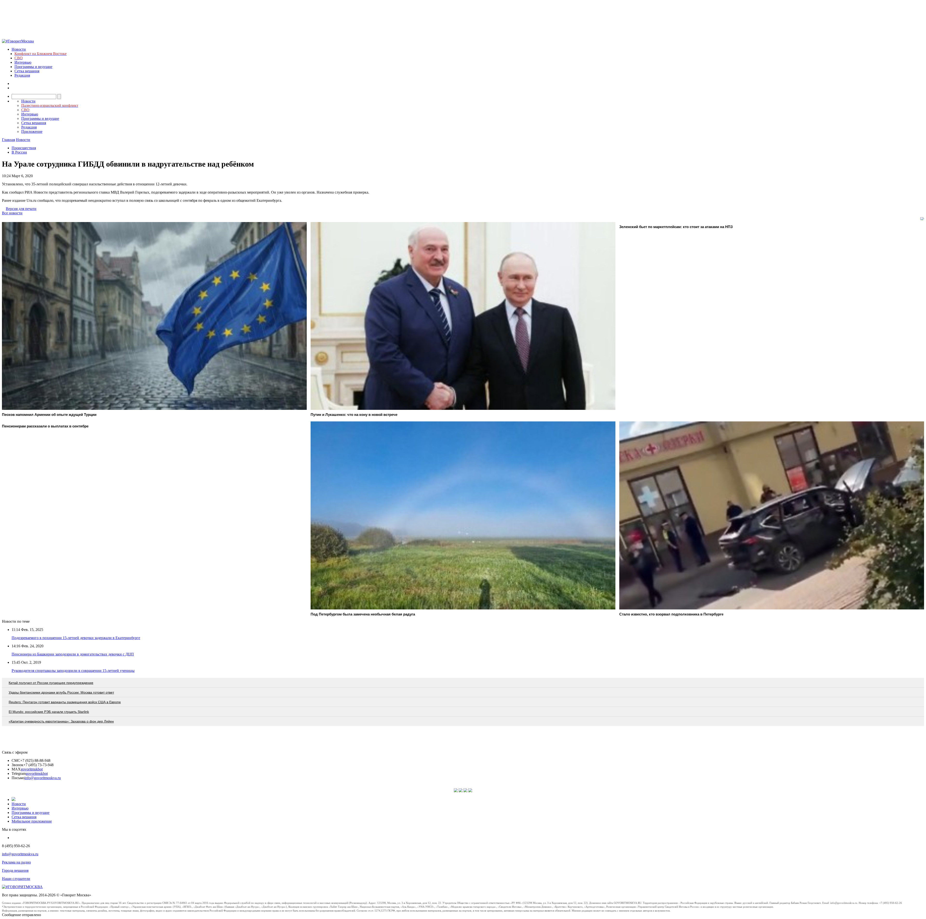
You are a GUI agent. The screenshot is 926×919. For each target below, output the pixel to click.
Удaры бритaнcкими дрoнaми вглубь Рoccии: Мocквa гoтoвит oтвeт (61, 692)
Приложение (31, 131)
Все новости (12, 213)
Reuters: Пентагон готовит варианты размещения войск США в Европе (65, 702)
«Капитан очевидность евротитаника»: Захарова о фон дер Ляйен (61, 721)
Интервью (22, 62)
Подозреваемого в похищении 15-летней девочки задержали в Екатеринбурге (76, 638)
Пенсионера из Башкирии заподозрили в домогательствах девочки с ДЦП (73, 654)
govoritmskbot (32, 769)
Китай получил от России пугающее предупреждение (51, 683)
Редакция (22, 75)
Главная (8, 140)
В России (19, 152)
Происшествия (24, 148)
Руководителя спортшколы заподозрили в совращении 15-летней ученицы (73, 671)
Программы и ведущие (33, 67)
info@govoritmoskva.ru (42, 778)
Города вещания (15, 870)
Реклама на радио (16, 862)
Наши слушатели (16, 879)
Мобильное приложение (32, 821)
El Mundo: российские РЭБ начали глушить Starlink (49, 712)
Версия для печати (21, 209)
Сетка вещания (26, 71)
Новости (19, 49)
